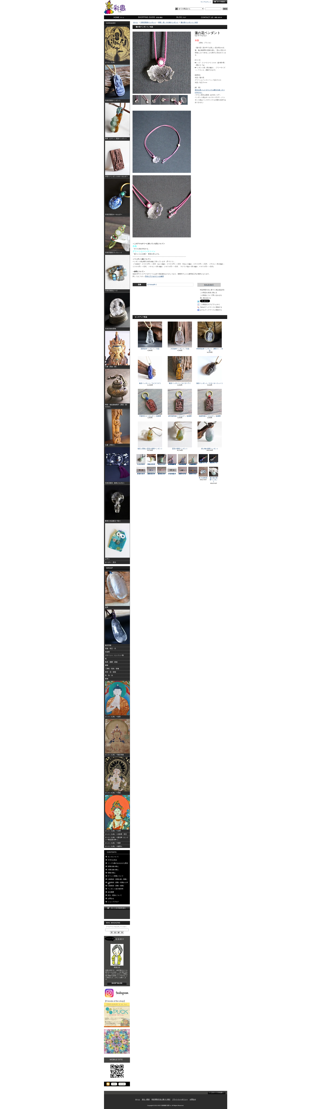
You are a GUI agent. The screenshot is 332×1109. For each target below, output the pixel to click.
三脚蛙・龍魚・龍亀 (112, 669)
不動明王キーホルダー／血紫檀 (150, 416)
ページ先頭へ (217, 1092)
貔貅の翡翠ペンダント (151, 464)
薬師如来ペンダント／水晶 (150, 349)
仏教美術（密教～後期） (116, 886)
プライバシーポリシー (180, 1099)
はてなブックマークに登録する (211, 310)
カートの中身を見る (117, 908)
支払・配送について (150, 17)
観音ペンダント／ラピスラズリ (150, 383)
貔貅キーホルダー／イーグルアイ (213, 462)
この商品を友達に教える (208, 292)
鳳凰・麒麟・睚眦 (111, 662)
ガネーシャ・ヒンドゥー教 (114, 655)
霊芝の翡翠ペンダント (180, 449)
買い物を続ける (205, 298)
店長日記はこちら (117, 983)
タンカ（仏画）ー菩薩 (113, 793)
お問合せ (211, 17)
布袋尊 (107, 652)
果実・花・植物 (110, 672)
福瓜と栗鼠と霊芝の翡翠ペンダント (150, 449)
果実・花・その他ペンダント (168, 22)
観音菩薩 (108, 645)
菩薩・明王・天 (110, 648)
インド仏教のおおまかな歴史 (118, 863)
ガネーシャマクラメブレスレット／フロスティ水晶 (172, 474)
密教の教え (112, 873)
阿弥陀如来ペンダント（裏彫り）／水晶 (209, 349)
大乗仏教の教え (113, 870)
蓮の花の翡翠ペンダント (213, 479)
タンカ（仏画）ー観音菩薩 (114, 755)
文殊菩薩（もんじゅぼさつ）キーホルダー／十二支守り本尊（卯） (193, 464)
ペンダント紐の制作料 (115, 889)
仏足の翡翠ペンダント (141, 464)
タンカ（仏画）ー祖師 (113, 843)
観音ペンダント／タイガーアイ (180, 383)
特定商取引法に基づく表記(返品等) (212, 290)
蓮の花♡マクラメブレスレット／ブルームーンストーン (151, 474)
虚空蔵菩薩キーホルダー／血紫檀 (180, 416)
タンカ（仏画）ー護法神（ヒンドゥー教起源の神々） (116, 839)
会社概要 (111, 892)
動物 (106, 679)
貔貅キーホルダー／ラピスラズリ (203, 462)
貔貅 (106, 665)
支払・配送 (146, 1099)
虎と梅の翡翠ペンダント (209, 449)
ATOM (122, 1084)
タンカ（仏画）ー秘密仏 (113, 846)
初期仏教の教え (113, 866)
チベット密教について (115, 876)
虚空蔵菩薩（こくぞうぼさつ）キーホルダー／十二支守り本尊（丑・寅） (182, 464)
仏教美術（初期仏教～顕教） (118, 879)
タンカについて (113, 857)
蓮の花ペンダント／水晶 (189, 22)
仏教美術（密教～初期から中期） (118, 883)
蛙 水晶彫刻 (203, 478)
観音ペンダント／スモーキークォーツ (209, 383)
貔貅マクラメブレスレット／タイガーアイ (193, 474)
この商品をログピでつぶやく (210, 304)
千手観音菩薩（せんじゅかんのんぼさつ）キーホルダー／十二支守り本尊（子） (172, 464)
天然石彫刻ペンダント (148, 22)
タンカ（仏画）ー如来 (113, 717)
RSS (114, 1084)
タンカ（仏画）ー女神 (113, 831)
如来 (106, 607)
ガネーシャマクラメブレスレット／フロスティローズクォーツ (141, 474)
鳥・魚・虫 (109, 675)
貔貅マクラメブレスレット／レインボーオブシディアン (182, 474)
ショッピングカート (220, 1)
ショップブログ (180, 17)
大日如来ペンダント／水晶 (180, 349)
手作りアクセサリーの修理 (154, 276)
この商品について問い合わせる (211, 295)
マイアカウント (205, 2)
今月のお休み (112, 860)
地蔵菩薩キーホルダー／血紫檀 (210, 416)
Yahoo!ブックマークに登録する (211, 307)
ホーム (119, 17)
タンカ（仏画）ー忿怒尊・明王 (116, 834)
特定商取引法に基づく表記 (161, 1099)
